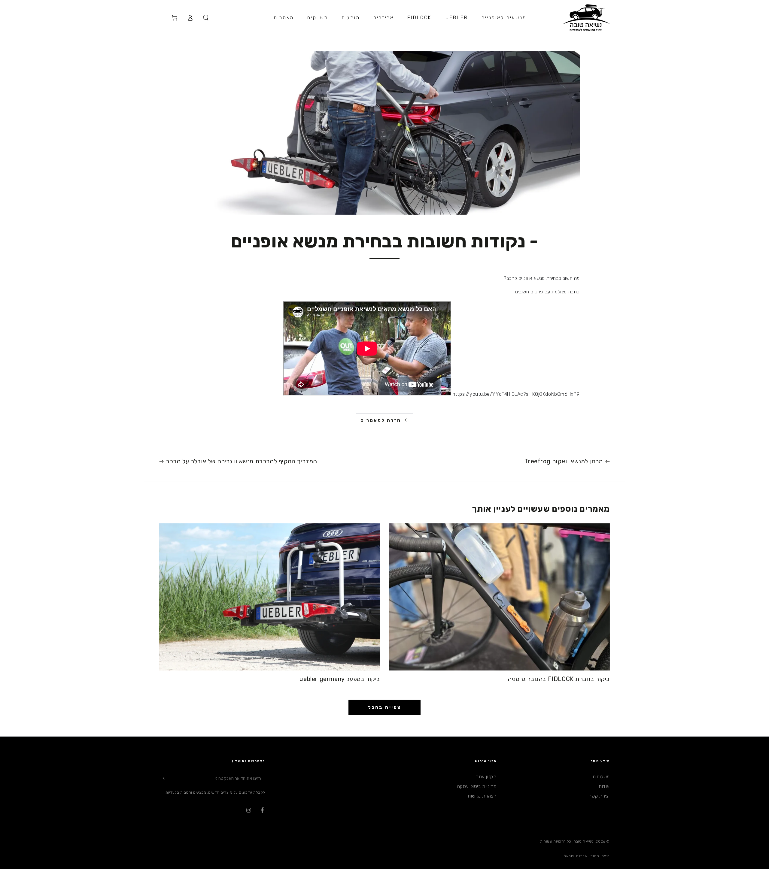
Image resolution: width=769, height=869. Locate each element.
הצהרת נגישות (482, 796)
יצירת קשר (599, 796)
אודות (604, 786)
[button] (206, 17)
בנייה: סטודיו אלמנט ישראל (587, 856)
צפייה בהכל (384, 707)
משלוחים (601, 777)
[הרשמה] (162, 778)
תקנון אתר (486, 777)
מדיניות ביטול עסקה (477, 786)
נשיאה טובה (583, 841)
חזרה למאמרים (380, 420)
